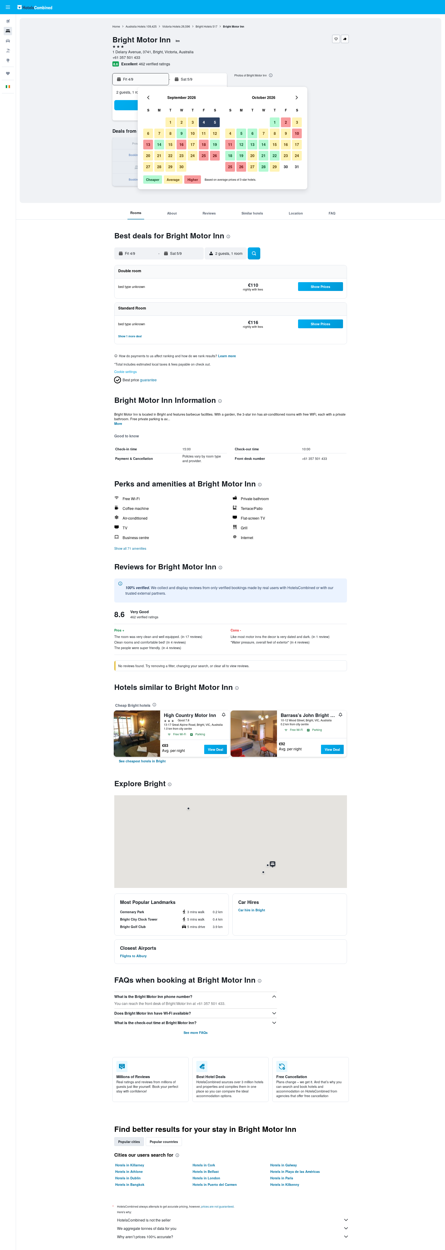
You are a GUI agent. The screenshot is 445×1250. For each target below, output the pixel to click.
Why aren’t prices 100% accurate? (145, 1236)
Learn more (227, 356)
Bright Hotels (204, 26)
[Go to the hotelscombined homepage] (35, 7)
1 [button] (170, 122)
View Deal (215, 749)
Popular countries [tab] (164, 1141)
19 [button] (215, 144)
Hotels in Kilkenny (284, 1184)
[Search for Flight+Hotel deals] (8, 50)
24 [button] (193, 155)
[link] (142, 761)
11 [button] (204, 133)
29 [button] (170, 166)
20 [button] (148, 155)
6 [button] (148, 133)
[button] (8, 7)
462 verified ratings (154, 63)
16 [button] (181, 144)
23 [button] (181, 155)
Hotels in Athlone (129, 1171)
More (118, 423)
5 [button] (215, 122)
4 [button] (204, 122)
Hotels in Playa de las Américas (295, 1171)
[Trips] (8, 73)
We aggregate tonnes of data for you (146, 1228)
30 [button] (181, 166)
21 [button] (159, 155)
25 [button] (204, 155)
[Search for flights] (8, 21)
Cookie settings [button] (125, 371)
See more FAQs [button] (196, 1032)
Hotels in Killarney (129, 1165)
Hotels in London (206, 1178)
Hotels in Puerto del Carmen (215, 1184)
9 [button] (182, 133)
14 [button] (159, 144)
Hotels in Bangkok (129, 1184)
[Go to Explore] (8, 60)
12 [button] (215, 133)
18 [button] (204, 144)
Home (116, 26)
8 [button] (170, 133)
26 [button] (215, 155)
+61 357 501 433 (126, 57)
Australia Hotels (136, 26)
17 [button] (193, 144)
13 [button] (148, 144)
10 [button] (193, 133)
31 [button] (297, 166)
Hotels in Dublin (128, 1178)
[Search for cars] (8, 40)
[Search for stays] (8, 31)
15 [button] (170, 144)
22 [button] (170, 155)
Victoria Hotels (171, 26)
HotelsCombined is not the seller (144, 1220)
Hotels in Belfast (206, 1171)
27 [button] (148, 166)
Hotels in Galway (283, 1165)
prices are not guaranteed (217, 1206)
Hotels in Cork (204, 1165)
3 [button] (193, 122)
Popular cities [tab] (129, 1141)
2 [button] (182, 122)
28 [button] (159, 166)
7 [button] (159, 133)
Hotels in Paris (281, 1178)
